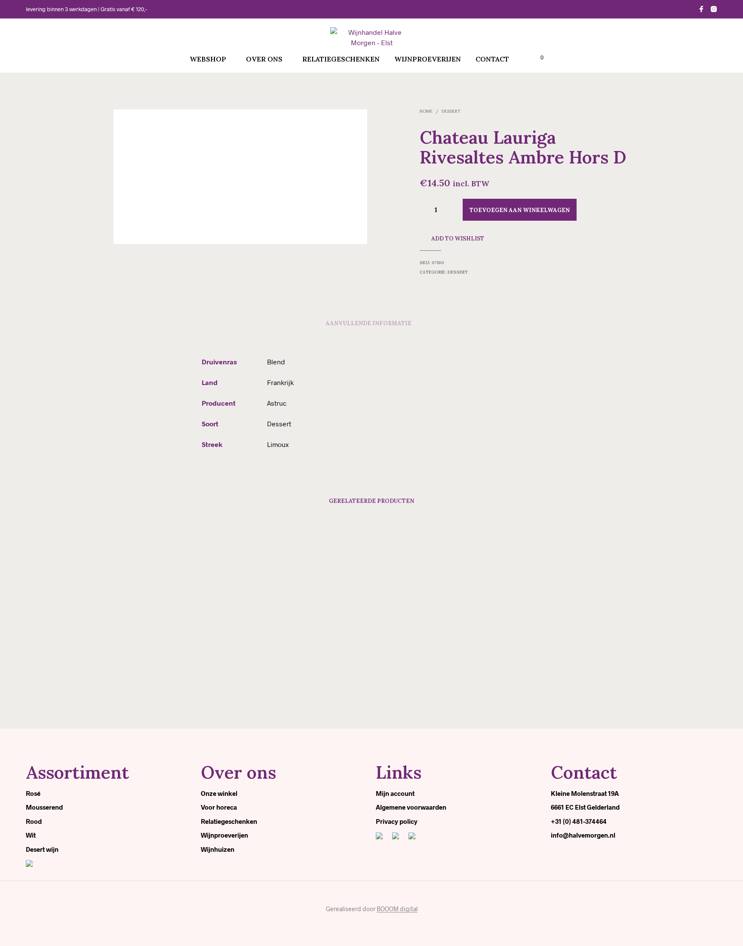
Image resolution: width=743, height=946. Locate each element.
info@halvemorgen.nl (583, 835)
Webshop (208, 59)
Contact (492, 59)
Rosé (33, 793)
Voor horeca (219, 807)
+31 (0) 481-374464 (579, 821)
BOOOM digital (397, 909)
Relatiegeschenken (341, 59)
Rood (34, 821)
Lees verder (533, 697)
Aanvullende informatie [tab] (368, 323)
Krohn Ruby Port (138, 679)
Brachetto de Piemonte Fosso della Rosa (295, 679)
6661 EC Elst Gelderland (585, 807)
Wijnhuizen (217, 849)
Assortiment (77, 772)
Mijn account (395, 793)
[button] (537, 57)
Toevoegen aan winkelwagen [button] (163, 697)
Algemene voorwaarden (411, 807)
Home (426, 111)
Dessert (451, 111)
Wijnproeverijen (427, 59)
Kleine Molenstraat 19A (585, 793)
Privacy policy (397, 821)
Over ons (264, 59)
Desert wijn (42, 849)
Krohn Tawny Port (534, 679)
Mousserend (44, 807)
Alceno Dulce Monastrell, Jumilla (418, 679)
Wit (31, 835)
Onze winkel (219, 793)
